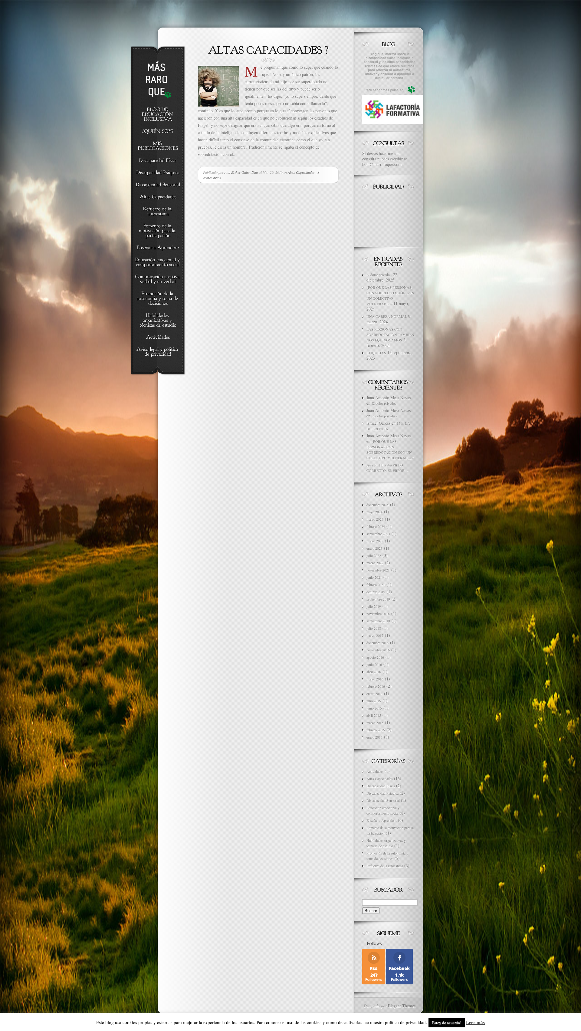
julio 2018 (373, 628)
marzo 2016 (374, 679)
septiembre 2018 (378, 620)
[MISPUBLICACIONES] (158, 146)
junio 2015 (374, 708)
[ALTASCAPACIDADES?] (268, 49)
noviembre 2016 (378, 649)
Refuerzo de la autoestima (384, 865)
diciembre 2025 (377, 504)
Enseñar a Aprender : (381, 820)
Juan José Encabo (379, 465)
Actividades (374, 771)
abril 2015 (373, 715)
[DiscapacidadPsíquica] (158, 172)
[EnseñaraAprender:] (158, 247)
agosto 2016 (375, 657)
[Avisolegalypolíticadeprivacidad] (158, 352)
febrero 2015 (375, 729)
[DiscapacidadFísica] (158, 160)
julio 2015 (373, 700)
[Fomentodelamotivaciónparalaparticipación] (158, 231)
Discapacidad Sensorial (383, 800)
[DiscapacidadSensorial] (158, 185)
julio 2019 (373, 606)
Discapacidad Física (380, 785)
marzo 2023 (374, 541)
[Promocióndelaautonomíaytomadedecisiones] (158, 299)
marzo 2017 (374, 635)
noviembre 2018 (378, 613)
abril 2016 (373, 671)
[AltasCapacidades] (158, 197)
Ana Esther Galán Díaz (241, 172)
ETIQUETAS (376, 352)
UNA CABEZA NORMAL (386, 316)
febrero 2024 (375, 526)
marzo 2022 (374, 562)
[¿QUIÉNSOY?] (158, 131)
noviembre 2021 (378, 570)
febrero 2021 (375, 584)
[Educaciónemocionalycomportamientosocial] (158, 262)
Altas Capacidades (301, 172)
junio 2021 (374, 577)
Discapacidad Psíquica (382, 793)
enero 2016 (374, 693)
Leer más (475, 1022)
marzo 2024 (374, 519)
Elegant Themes (401, 1006)
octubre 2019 (375, 591)
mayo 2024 (374, 511)
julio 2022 (373, 555)
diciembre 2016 (377, 642)
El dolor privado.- (379, 274)
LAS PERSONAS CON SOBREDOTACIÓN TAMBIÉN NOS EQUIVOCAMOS (390, 334)
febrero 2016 (375, 686)
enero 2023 (374, 548)
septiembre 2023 (378, 533)
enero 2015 (374, 737)
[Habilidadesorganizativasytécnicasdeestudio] (158, 320)
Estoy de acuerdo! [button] (446, 1022)
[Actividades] (158, 337)
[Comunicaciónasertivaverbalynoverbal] (158, 279)
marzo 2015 (374, 722)
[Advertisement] (389, 216)
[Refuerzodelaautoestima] (158, 211)
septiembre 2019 (378, 599)
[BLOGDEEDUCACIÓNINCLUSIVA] (158, 114)
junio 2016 (374, 664)
